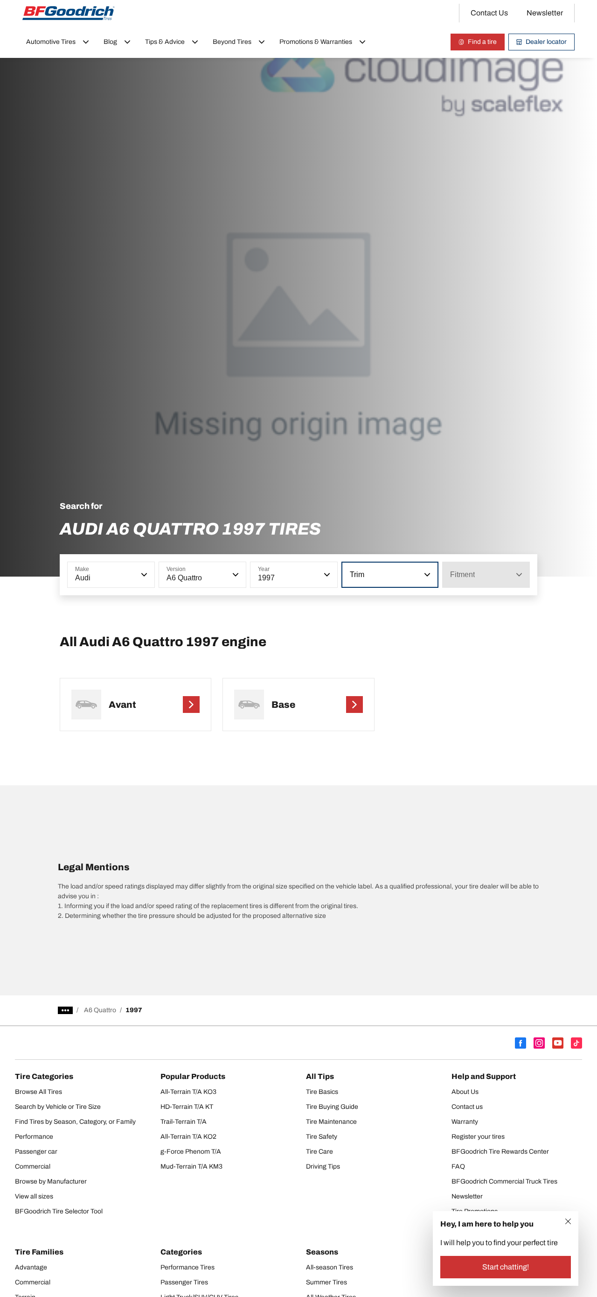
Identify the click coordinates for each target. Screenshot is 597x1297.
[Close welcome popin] (568, 1221)
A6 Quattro (100, 1010)
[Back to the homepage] (68, 13)
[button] (143, 575)
